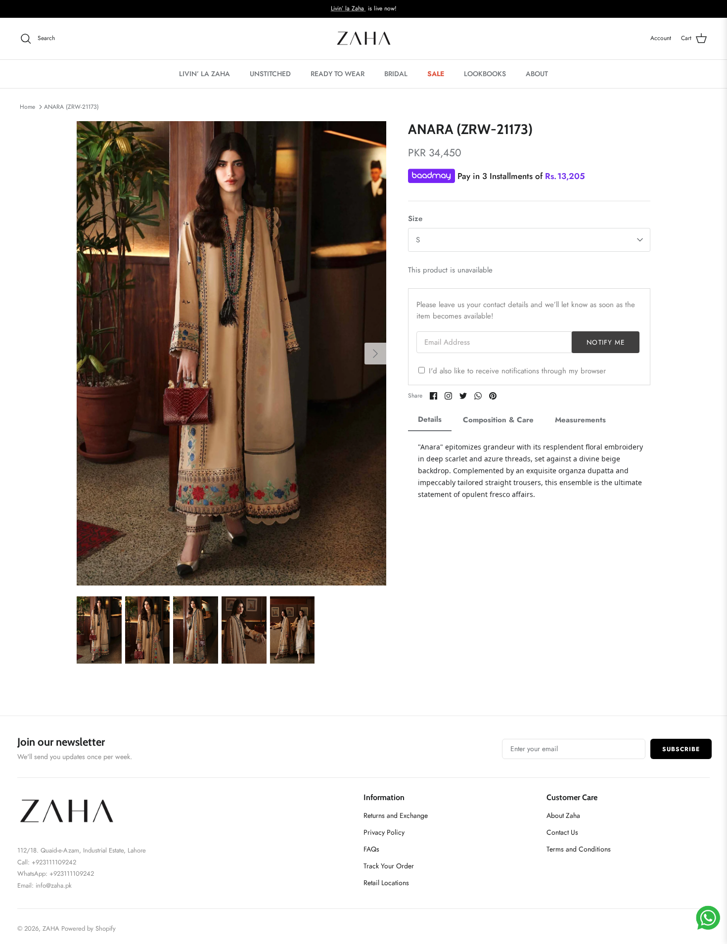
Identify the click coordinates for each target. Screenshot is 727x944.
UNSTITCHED (270, 74)
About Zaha (563, 815)
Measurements (580, 419)
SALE (435, 74)
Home (27, 106)
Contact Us (562, 832)
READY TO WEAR (337, 74)
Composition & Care (498, 419)
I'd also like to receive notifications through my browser (517, 370)
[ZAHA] (363, 38)
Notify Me (606, 342)
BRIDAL (396, 74)
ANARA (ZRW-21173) (71, 106)
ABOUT (537, 74)
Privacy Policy (384, 832)
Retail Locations (386, 883)
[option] (231, 353)
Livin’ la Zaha (348, 8)
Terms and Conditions (578, 849)
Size (415, 219)
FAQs (371, 849)
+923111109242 (71, 873)
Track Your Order (389, 866)
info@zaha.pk (54, 885)
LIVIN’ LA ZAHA (204, 74)
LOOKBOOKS (485, 74)
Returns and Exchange (396, 815)
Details (430, 419)
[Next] (375, 353)
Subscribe (681, 749)
